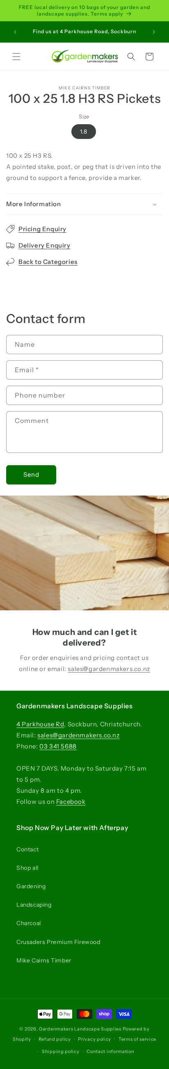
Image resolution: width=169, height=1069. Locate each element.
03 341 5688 (58, 746)
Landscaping (34, 904)
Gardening (31, 886)
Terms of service (137, 1039)
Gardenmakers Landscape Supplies (80, 1029)
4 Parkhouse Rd (40, 724)
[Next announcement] (154, 32)
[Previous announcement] (15, 32)
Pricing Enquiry (42, 229)
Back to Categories (48, 262)
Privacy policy (94, 1039)
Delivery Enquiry (44, 245)
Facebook (71, 801)
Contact (27, 849)
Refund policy (55, 1039)
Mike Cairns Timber (43, 960)
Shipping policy (61, 1051)
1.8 (83, 131)
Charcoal (28, 923)
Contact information (110, 1051)
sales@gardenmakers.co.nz (109, 669)
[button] (16, 57)
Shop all (27, 867)
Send (31, 474)
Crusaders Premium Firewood (58, 942)
